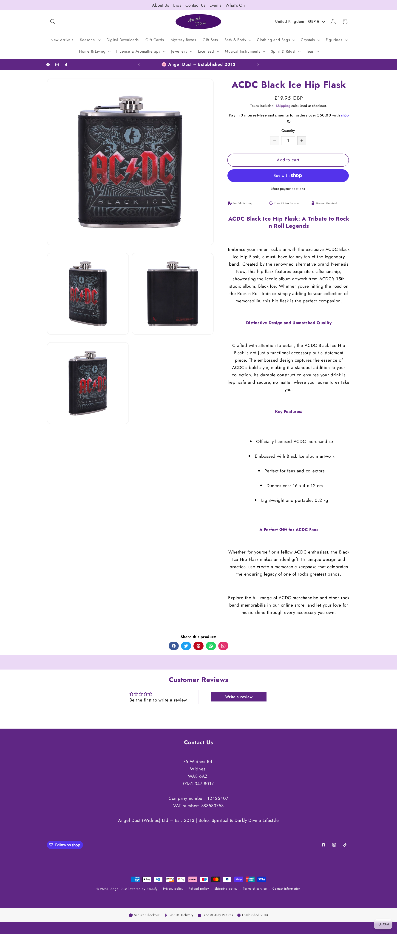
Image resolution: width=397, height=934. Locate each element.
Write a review (238, 696)
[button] (53, 22)
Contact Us (195, 5)
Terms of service (255, 888)
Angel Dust (119, 889)
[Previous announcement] (139, 64)
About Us (160, 5)
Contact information (286, 888)
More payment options (288, 188)
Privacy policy (173, 888)
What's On (235, 5)
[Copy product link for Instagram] (223, 646)
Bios (177, 5)
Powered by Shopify (142, 889)
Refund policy (199, 888)
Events (215, 5)
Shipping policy (226, 888)
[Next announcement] (258, 64)
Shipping (283, 105)
